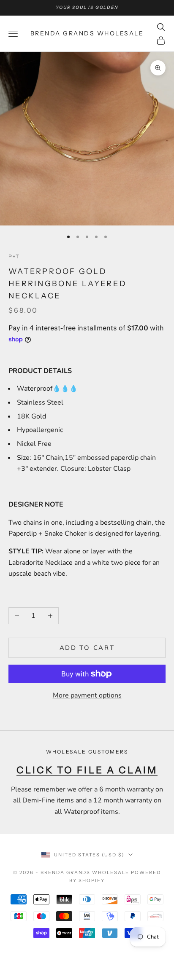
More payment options (87, 695)
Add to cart (87, 648)
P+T (14, 256)
